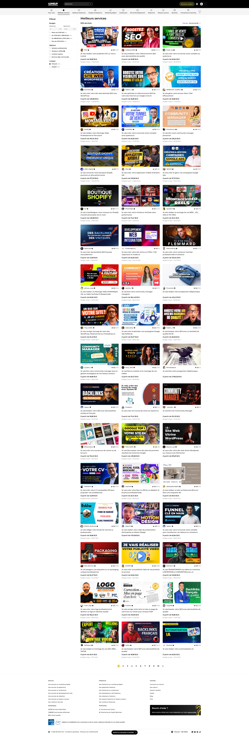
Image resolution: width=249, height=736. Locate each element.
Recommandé (193, 23)
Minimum (52, 26)
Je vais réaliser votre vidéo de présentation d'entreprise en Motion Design (139, 531)
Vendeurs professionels (59, 48)
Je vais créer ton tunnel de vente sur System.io (140, 411)
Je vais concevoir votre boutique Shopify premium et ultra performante (97, 174)
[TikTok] (200, 732)
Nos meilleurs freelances (107, 702)
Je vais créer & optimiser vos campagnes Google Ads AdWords (141, 332)
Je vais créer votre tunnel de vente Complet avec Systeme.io (139, 134)
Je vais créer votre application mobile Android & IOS (140, 174)
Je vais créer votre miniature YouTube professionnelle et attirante (178, 253)
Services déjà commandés (60, 57)
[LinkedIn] (192, 732)
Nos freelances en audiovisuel (109, 690)
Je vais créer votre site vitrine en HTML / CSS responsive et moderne (139, 253)
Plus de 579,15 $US (59, 41)
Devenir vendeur (155, 690)
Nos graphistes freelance (107, 687)
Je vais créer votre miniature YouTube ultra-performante (139, 213)
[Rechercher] (90, 4)
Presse (152, 693)
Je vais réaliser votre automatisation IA (178, 649)
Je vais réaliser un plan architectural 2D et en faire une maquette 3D (180, 491)
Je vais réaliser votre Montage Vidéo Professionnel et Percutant (95, 134)
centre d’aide (192, 712)
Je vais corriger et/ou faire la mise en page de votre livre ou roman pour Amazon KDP (140, 610)
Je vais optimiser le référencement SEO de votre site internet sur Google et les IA (138, 94)
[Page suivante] (162, 666)
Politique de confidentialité (89, 732)
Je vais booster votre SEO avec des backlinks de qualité (181, 610)
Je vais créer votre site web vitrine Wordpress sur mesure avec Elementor (181, 452)
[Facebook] (197, 732)
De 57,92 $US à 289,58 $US (62, 35)
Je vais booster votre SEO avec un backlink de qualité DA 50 (181, 332)
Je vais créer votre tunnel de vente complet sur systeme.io (181, 55)
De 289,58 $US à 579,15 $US (62, 38)
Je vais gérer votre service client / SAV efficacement (178, 94)
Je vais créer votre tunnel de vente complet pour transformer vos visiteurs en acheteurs (180, 531)
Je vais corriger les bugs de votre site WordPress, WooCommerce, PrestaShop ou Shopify (98, 333)
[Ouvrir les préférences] (197, 4)
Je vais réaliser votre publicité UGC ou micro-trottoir (98, 55)
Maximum (66, 26)
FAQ (151, 699)
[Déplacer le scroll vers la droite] (200, 11)
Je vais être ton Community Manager (177, 411)
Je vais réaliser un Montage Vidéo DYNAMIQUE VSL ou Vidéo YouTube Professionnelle (99, 293)
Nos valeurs (154, 687)
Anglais (56, 67)
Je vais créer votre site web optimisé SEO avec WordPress (99, 94)
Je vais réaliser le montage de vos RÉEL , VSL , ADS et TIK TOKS (181, 213)
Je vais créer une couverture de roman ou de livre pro (98, 452)
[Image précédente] (124, 37)
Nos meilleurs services (55, 702)
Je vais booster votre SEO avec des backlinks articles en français (98, 412)
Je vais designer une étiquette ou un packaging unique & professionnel (99, 571)
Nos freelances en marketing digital (111, 684)
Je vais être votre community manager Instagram (137, 293)
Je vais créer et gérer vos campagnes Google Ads (180, 174)
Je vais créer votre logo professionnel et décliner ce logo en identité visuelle (96, 610)
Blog (151, 696)
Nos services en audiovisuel (57, 690)
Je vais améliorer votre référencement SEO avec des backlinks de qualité (139, 55)
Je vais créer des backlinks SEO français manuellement (96, 253)
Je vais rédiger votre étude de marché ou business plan (97, 531)
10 (158, 666)
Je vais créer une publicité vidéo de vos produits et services (141, 571)
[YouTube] (195, 732)
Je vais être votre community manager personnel (178, 134)
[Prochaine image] (157, 37)
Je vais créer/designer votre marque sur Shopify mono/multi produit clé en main (99, 213)
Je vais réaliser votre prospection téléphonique (181, 292)
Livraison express (57, 54)
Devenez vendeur (187, 4)
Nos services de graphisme (57, 687)
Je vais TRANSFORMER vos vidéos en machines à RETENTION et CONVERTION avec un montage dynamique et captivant (181, 572)
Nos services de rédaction (56, 696)
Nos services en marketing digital (59, 684)
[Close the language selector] (136, 732)
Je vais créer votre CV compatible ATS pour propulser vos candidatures (98, 491)
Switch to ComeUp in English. (123, 732)
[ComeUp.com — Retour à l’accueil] (53, 4)
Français (56, 64)
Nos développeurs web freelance (110, 693)
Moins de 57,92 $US (59, 32)
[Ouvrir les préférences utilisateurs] (205, 4)
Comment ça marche (157, 684)
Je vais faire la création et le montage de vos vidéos (139, 372)
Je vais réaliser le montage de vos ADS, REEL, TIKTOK (98, 650)
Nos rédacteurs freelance (107, 696)
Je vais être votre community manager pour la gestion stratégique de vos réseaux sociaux (99, 372)
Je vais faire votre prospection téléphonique (180, 371)
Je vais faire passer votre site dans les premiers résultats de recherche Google (140, 452)
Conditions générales (72, 732)
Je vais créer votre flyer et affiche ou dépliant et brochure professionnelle (140, 491)
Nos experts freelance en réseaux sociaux (112, 699)
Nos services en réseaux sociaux (58, 699)
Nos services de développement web (60, 693)
